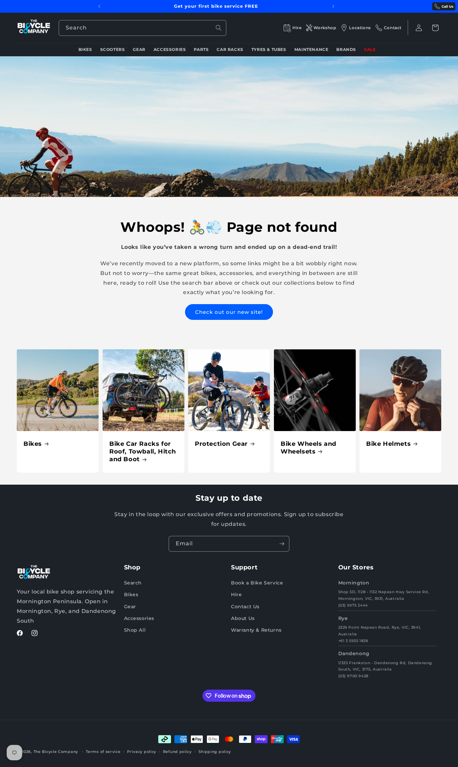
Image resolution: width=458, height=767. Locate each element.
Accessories (139, 618)
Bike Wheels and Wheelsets (308, 447)
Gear (130, 607)
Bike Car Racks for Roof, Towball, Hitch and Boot (142, 451)
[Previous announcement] (99, 6)
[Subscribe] (281, 544)
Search (133, 583)
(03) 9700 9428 (353, 676)
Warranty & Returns (256, 630)
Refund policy (177, 751)
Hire (236, 594)
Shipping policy (214, 751)
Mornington (353, 583)
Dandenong (353, 653)
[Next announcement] (333, 6)
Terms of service (103, 751)
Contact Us (245, 607)
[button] (435, 27)
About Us (243, 618)
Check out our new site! (229, 312)
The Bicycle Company (56, 751)
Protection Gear (221, 443)
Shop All (135, 630)
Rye (343, 618)
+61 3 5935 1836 (353, 640)
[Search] (218, 27)
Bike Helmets (388, 443)
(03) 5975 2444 (353, 605)
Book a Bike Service (257, 583)
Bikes (32, 443)
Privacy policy (141, 751)
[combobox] (142, 28)
